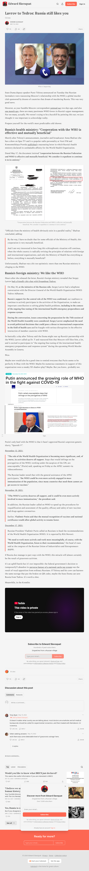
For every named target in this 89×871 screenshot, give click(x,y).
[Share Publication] (62, 4)
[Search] (57, 4)
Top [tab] (7, 767)
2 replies (15, 746)
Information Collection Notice (43, 822)
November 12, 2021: (14, 450)
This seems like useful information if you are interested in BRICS (29, 776)
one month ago (11, 111)
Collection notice (61, 855)
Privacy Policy (61, 822)
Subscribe (71, 4)
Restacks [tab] (19, 695)
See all (9, 823)
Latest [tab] (13, 767)
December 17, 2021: (14, 525)
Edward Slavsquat (16, 22)
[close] (65, 786)
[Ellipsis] (83, 715)
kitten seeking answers (18, 734)
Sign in (82, 4)
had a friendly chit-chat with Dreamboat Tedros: (34, 281)
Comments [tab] (10, 695)
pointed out (55, 108)
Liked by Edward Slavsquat (19, 717)
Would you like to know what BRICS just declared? (31, 773)
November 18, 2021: (14, 490)
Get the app (55, 861)
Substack (33, 866)
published (32, 144)
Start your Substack (38, 861)
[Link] (2, 131)
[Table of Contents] (2, 435)
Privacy (45, 855)
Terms (51, 855)
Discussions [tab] (22, 767)
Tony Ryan (13, 715)
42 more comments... (12, 756)
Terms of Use (55, 819)
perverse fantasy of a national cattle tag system (51, 567)
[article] (44, 777)
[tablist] (14, 695)
